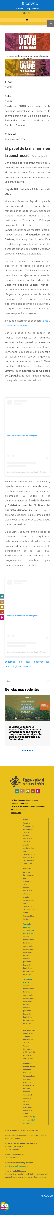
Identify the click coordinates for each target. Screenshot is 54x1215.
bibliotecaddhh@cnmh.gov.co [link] (29, 1120)
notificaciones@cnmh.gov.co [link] (16, 1166)
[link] (50, 23)
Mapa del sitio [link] (33, 9)
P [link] (11, 806)
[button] (22, 750)
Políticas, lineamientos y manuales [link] (24, 800)
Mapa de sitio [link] (16, 812)
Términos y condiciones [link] (20, 803)
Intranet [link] (19, 9)
